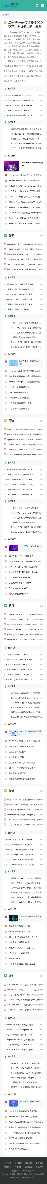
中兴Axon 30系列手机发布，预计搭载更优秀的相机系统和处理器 (26, 207)
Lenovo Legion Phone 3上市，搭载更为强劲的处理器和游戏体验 (26, 175)
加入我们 (18, 1163)
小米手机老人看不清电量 (19, 942)
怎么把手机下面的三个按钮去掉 (22, 763)
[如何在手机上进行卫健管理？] (14, 363)
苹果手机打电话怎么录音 (19, 1149)
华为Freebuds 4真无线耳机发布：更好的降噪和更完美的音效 (26, 202)
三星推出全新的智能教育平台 (30, 917)
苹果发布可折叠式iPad (32, 546)
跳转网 (7, 15)
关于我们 (8, 1163)
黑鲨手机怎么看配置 (17, 773)
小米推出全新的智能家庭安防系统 (23, 1111)
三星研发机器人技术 (17, 752)
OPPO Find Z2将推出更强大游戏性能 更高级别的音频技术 (26, 741)
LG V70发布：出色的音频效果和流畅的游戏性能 (26, 859)
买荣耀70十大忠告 (16, 958)
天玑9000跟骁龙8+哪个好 (19, 577)
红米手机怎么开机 (16, 757)
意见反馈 (39, 1167)
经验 (11, 420)
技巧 (11, 605)
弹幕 (11, 235)
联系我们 (29, 1163)
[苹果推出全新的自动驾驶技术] (11, 166)
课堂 (11, 975)
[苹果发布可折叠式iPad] (14, 548)
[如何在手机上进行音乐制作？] (14, 1103)
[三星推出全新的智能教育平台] (14, 918)
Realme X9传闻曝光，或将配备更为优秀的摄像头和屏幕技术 (26, 180)
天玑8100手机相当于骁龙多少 (21, 583)
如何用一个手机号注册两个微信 (22, 768)
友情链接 (29, 1167)
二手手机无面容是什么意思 (20, 403)
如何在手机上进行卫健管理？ (29, 362)
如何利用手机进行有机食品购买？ (23, 937)
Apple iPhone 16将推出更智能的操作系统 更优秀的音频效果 (26, 1122)
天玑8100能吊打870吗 (18, 588)
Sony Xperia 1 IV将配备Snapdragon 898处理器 (25, 484)
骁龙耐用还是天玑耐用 (18, 594)
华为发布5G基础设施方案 (19, 926)
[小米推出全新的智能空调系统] (14, 733)
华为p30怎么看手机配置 (19, 398)
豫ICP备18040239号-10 (28, 1177)
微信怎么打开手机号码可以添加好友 (24, 572)
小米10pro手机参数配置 (19, 392)
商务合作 (18, 1167)
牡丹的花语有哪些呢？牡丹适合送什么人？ (23, 95)
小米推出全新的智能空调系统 (30, 732)
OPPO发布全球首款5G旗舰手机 (22, 1138)
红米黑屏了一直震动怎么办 (20, 953)
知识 (11, 790)
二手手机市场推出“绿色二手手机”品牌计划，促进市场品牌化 (26, 191)
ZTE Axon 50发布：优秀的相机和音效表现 (28, 703)
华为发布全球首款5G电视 (19, 931)
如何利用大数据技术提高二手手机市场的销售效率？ (26, 376)
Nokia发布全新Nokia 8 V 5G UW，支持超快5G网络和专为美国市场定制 (26, 186)
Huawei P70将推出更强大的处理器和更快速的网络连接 (26, 1117)
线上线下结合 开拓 (18, 81)
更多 (41, 236)
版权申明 (8, 1167)
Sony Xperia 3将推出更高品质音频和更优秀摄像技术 (26, 561)
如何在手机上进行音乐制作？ (29, 1102)
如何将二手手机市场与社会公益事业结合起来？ (26, 1143)
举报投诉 (39, 1163)
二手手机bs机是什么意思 (19, 408)
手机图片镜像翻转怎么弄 (19, 387)
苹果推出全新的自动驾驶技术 (32, 164)
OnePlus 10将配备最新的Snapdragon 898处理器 (26, 213)
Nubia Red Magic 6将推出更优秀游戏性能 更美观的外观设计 (26, 382)
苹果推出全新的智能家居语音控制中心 (25, 1127)
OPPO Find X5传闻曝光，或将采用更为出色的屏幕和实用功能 (26, 197)
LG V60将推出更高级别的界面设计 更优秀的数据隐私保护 (26, 1133)
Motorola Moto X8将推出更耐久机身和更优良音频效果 (26, 371)
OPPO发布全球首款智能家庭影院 (23, 567)
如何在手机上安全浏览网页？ (21, 556)
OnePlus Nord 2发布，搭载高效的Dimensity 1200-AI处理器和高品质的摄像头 (26, 218)
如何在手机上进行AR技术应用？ (22, 746)
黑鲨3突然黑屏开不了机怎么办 (21, 948)
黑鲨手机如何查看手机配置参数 (22, 779)
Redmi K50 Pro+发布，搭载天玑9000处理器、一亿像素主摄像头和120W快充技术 (26, 223)
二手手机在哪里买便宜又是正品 (22, 964)
